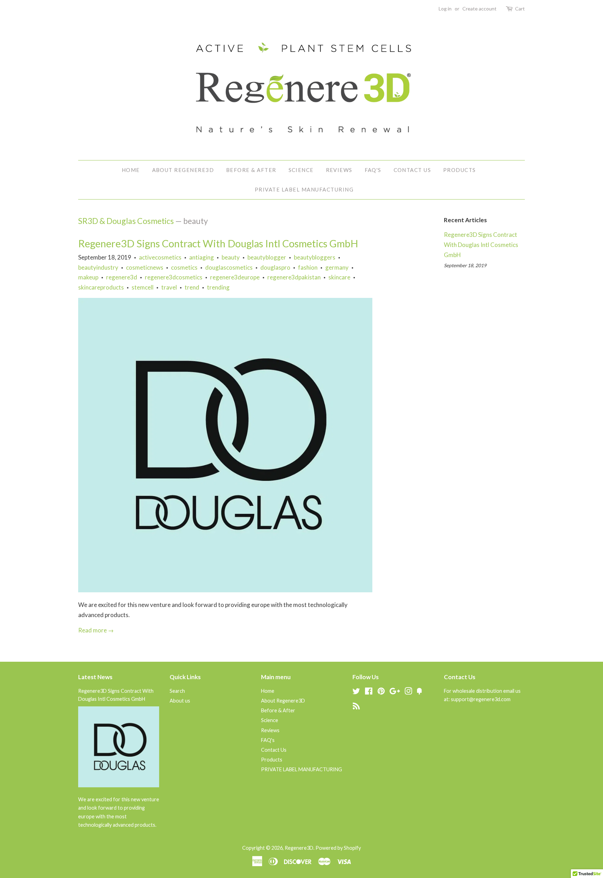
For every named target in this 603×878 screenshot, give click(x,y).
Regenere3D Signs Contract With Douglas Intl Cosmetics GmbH (218, 243)
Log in (445, 9)
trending (218, 287)
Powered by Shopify (338, 848)
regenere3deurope (235, 277)
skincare (339, 277)
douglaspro (275, 267)
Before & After (251, 170)
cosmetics (184, 267)
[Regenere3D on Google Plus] (394, 692)
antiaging (201, 257)
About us (180, 701)
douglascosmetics (229, 267)
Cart (520, 9)
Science (301, 170)
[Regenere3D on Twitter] (356, 692)
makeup (88, 277)
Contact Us (412, 170)
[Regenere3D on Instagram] (408, 692)
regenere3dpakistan (294, 277)
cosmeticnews (144, 267)
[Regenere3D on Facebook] (369, 692)
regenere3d (121, 277)
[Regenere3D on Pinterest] (381, 692)
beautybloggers (314, 257)
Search (177, 691)
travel (169, 287)
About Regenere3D (183, 170)
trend (192, 287)
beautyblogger (266, 257)
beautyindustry (98, 267)
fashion (308, 267)
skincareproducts (101, 287)
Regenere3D (299, 848)
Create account (479, 9)
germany (337, 267)
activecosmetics (160, 257)
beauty (231, 257)
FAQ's (373, 170)
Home (131, 170)
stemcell (143, 287)
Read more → (96, 630)
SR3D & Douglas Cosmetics (126, 221)
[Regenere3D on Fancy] (419, 692)
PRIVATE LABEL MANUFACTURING (304, 189)
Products (459, 170)
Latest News (95, 677)
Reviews (339, 170)
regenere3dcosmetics (173, 277)
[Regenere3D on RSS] (356, 707)
